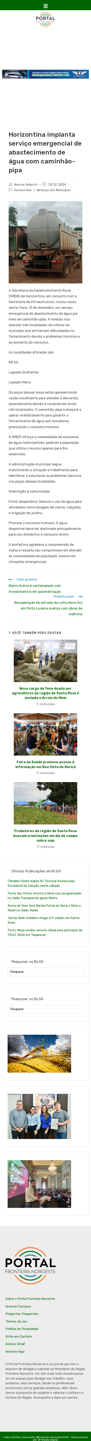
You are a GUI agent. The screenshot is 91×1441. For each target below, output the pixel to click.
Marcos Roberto (25, 185)
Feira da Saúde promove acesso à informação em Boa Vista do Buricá (45, 764)
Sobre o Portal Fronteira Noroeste (30, 1299)
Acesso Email (15, 1344)
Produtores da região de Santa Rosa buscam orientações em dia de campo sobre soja (45, 835)
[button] (45, 6)
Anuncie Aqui (15, 1351)
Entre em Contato (19, 1336)
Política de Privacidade (22, 1329)
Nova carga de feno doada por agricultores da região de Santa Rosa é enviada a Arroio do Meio (45, 693)
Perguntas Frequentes (22, 1314)
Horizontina (23, 190)
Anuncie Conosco (18, 1306)
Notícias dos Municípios (54, 190)
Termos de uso (16, 1321)
